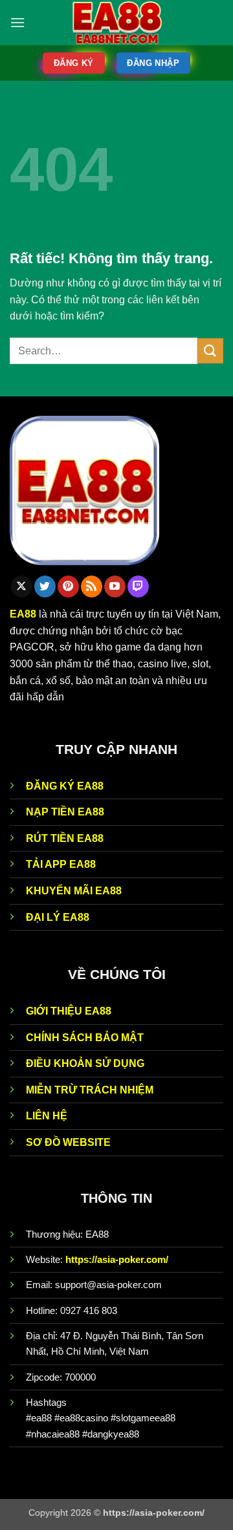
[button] (17, 22)
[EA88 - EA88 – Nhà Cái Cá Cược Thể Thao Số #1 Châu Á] (117, 22)
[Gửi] (210, 350)
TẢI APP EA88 (61, 864)
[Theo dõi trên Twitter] (45, 587)
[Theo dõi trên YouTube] (115, 587)
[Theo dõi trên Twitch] (138, 587)
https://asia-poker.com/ (116, 1259)
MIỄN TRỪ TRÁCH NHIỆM (89, 1089)
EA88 (23, 614)
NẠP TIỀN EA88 (65, 811)
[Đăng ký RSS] (91, 587)
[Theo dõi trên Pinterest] (68, 587)
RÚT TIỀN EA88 (65, 838)
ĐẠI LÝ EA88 (57, 917)
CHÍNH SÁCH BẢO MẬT (85, 1037)
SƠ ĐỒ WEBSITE (68, 1142)
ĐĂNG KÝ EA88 (65, 786)
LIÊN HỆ (46, 1115)
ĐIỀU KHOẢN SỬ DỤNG (85, 1063)
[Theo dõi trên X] (21, 587)
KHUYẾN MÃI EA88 (74, 890)
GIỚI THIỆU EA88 (68, 1011)
